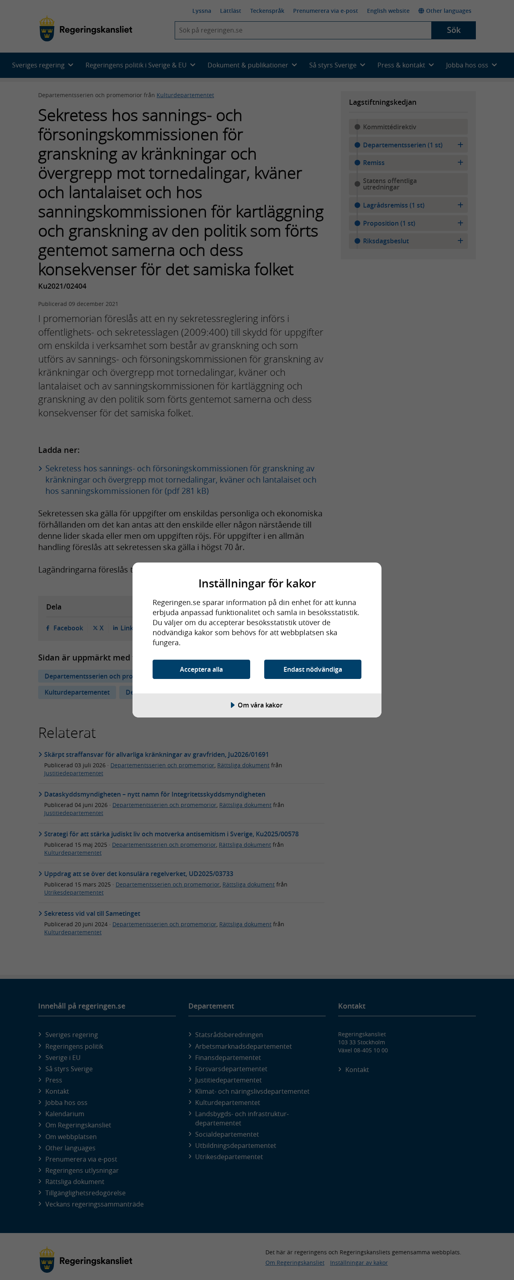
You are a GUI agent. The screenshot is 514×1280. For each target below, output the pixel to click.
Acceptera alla (201, 669)
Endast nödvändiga (313, 669)
